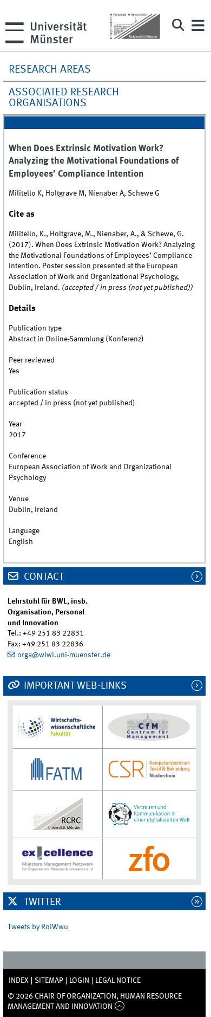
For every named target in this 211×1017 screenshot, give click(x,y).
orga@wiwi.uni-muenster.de (63, 655)
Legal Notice (118, 980)
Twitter (41, 902)
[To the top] (119, 1006)
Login (79, 980)
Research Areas (50, 69)
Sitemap (49, 980)
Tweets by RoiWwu (38, 927)
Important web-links (74, 686)
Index (19, 980)
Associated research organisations (64, 98)
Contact (43, 577)
